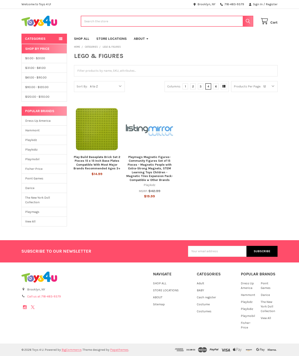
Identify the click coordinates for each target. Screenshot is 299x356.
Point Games (34, 178)
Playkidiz (31, 149)
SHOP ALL (81, 38)
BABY (200, 290)
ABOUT (139, 38)
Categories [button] (35, 38)
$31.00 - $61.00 (35, 68)
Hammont (32, 130)
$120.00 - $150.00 (37, 97)
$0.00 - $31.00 (35, 58)
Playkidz (31, 140)
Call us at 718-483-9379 (44, 296)
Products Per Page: (247, 86)
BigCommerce (71, 350)
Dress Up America (38, 121)
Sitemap (159, 304)
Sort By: (82, 86)
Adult (200, 283)
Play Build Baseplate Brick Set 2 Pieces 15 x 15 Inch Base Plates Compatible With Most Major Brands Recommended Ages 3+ (97, 162)
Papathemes (119, 350)
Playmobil (32, 159)
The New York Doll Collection (37, 200)
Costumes (204, 311)
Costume (203, 304)
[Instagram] (24, 307)
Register (272, 4)
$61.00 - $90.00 (36, 77)
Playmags (32, 212)
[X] (32, 307)
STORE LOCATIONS (111, 38)
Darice (29, 188)
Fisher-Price (33, 169)
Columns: (174, 86)
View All (30, 221)
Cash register (206, 297)
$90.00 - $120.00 (37, 87)
